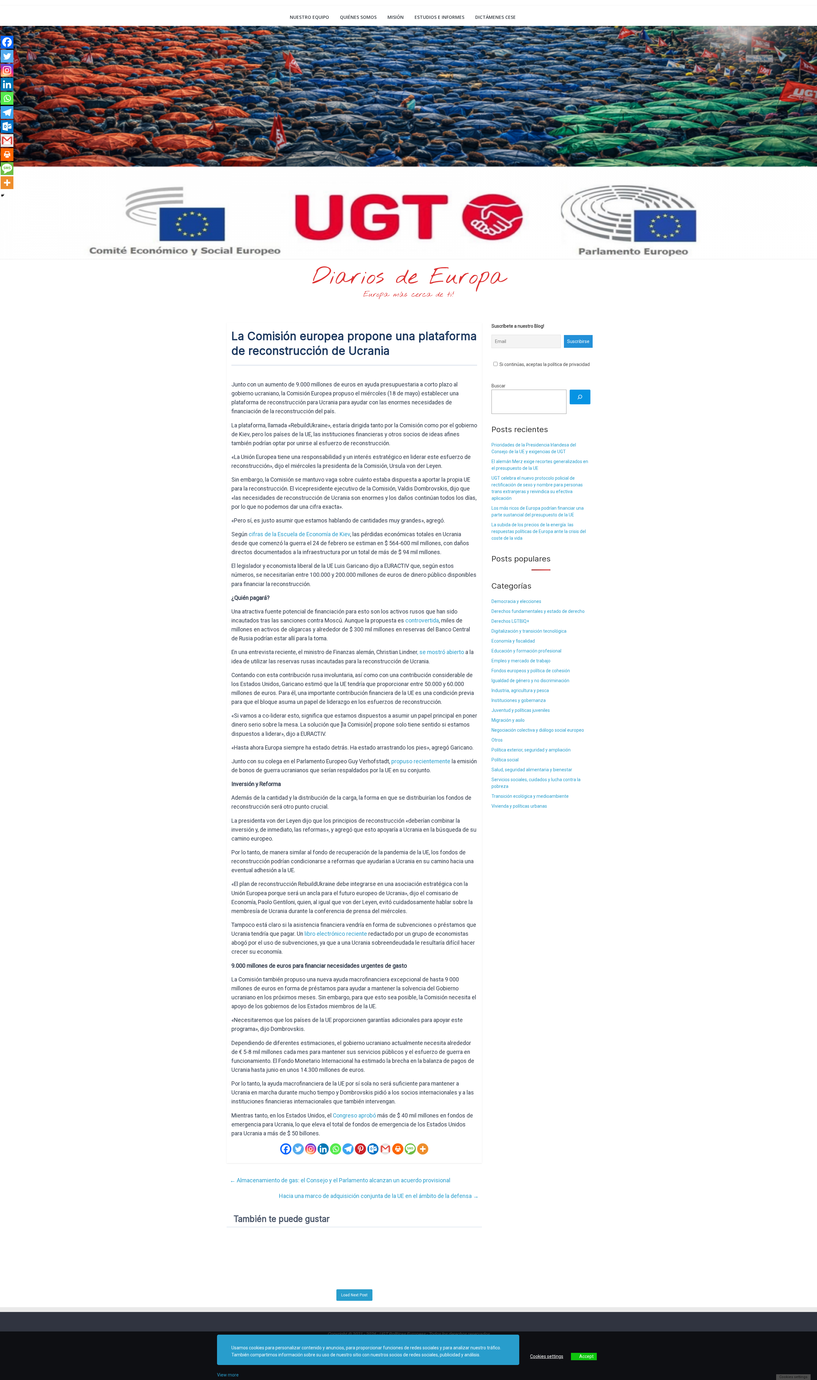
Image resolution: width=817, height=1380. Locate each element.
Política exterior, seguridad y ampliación (531, 749)
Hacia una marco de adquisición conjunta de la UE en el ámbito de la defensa (379, 1196)
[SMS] (410, 1149)
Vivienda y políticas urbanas (519, 806)
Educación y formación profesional (526, 650)
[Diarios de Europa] (235, 18)
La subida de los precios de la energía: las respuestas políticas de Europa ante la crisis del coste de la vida (538, 531)
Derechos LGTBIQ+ (510, 621)
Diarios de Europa (408, 278)
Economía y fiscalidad (513, 641)
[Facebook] (285, 1149)
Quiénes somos (358, 17)
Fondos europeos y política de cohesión (530, 670)
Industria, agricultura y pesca (520, 690)
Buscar (498, 385)
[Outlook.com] (373, 1149)
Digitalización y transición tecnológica (528, 631)
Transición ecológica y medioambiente (530, 796)
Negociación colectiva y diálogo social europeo (537, 730)
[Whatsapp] (335, 1149)
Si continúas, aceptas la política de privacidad (544, 364)
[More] (422, 1149)
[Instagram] (310, 1149)
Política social (505, 759)
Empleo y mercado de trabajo (521, 660)
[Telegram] (348, 1149)
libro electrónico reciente (335, 934)
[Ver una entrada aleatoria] (583, 17)
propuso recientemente (420, 761)
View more (228, 1374)
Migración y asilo (508, 720)
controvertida (422, 620)
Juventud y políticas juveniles (520, 710)
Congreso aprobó (354, 1115)
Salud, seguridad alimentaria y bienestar (531, 769)
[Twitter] (298, 1149)
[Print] (397, 1149)
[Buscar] (580, 397)
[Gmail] (385, 1149)
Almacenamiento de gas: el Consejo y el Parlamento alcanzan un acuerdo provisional (340, 1180)
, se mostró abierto (440, 652)
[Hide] (2, 195)
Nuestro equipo (309, 17)
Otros (497, 740)
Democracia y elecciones (516, 601)
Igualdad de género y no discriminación (530, 680)
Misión (395, 17)
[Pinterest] (360, 1149)
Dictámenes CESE (495, 17)
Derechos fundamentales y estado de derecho (538, 611)
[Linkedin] (323, 1149)
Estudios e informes (439, 17)
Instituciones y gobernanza (518, 700)
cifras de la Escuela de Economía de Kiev (299, 534)
